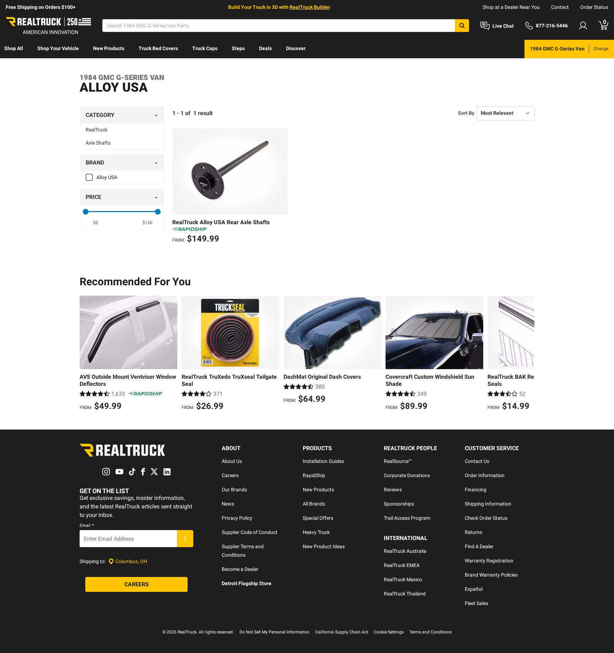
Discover (296, 48)
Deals (265, 48)
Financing (475, 489)
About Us (232, 461)
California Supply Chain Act (341, 632)
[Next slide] (527, 354)
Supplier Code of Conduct (250, 532)
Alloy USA (106, 177)
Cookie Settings (389, 632)
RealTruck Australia (405, 551)
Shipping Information (488, 504)
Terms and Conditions (430, 632)
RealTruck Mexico (403, 579)
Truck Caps (204, 48)
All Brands (314, 504)
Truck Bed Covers (158, 48)
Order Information (485, 475)
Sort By (466, 113)
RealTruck (96, 130)
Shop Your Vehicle (58, 48)
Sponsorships (399, 504)
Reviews (393, 489)
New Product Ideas (324, 546)
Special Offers (318, 518)
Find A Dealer (479, 546)
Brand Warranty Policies (491, 575)
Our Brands (234, 489)
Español (474, 589)
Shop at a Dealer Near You (511, 7)
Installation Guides (323, 461)
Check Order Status (486, 518)
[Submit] (185, 538)
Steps (238, 48)
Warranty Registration (489, 560)
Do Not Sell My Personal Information (274, 632)
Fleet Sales (476, 603)
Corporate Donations (407, 475)
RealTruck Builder (310, 7)
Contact (560, 7)
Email (87, 525)
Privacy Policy (237, 518)
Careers (230, 475)
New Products (108, 48)
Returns (473, 532)
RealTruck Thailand (405, 594)
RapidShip (314, 475)
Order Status (594, 7)
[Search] (462, 25)
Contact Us (477, 461)
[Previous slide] (87, 354)
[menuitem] (13, 49)
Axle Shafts (98, 143)
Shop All (13, 48)
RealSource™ (398, 461)
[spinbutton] (96, 222)
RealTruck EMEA (402, 565)
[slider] (85, 212)
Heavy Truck (316, 532)
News (228, 504)
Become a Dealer (240, 569)
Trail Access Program (407, 518)
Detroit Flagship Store (246, 583)
